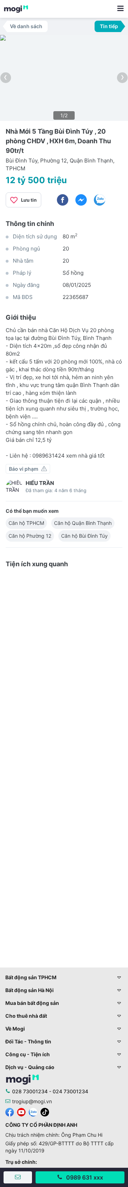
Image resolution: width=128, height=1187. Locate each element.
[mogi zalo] (33, 1112)
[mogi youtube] (21, 1112)
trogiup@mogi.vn (32, 1101)
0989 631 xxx (84, 1177)
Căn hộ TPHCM (26, 523)
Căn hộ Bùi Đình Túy (84, 536)
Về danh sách (26, 26)
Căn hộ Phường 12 (30, 536)
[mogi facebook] (9, 1112)
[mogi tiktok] (45, 1112)
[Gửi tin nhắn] (18, 1177)
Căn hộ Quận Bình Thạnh (83, 523)
